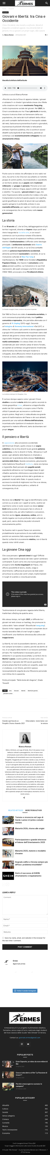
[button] (4, 3)
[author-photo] (25, 743)
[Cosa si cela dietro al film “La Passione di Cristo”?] (8, 1075)
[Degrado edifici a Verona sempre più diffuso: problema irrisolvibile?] (8, 865)
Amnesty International (24, 326)
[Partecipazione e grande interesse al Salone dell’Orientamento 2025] (8, 842)
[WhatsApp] (20, 40)
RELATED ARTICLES (15, 810)
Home (4, 9)
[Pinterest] (15, 40)
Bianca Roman (9, 35)
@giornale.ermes (19, 964)
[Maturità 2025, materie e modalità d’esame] (8, 853)
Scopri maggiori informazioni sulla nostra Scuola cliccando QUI (25, 1146)
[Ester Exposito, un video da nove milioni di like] (8, 1063)
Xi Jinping (16, 323)
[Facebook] (4, 40)
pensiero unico (7, 693)
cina (10, 691)
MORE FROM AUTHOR (33, 810)
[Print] (36, 40)
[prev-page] (3, 884)
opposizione (9, 443)
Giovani (16, 691)
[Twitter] (10, 40)
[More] (42, 40)
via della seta (23, 232)
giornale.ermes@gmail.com (29, 1037)
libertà (23, 691)
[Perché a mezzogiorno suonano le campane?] (8, 1087)
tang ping (40, 625)
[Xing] (25, 797)
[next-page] (7, 884)
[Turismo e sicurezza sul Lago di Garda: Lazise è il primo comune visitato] (8, 820)
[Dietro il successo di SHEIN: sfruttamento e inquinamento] (8, 876)
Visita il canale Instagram (26, 991)
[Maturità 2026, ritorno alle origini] (8, 831)
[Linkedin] (26, 40)
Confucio (29, 464)
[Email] (31, 40)
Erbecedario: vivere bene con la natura (37, 722)
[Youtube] (28, 1044)
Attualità (11, 9)
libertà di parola (33, 691)
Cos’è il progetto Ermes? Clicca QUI (24, 1143)
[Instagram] (22, 1044)
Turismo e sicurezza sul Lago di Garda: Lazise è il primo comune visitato (29, 820)
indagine (8, 326)
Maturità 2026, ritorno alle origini (29, 828)
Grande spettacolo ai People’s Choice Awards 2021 (13, 722)
